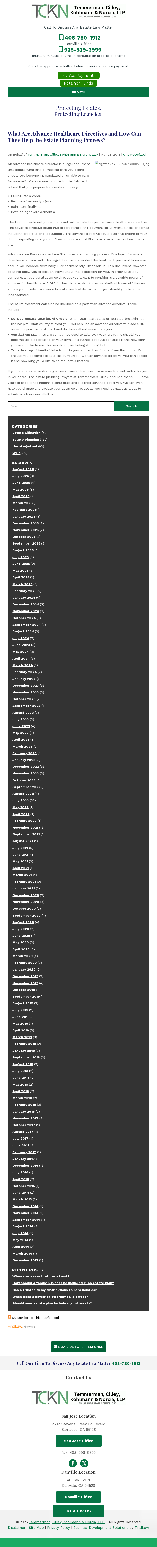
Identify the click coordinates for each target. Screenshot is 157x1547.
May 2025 (20, 570)
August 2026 (23, 469)
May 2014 (20, 1240)
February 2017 (24, 1152)
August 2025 (23, 550)
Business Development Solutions (100, 1528)
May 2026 (20, 489)
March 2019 (22, 1037)
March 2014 (22, 1253)
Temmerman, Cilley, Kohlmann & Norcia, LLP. (67, 1522)
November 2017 (25, 1118)
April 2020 (21, 949)
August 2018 (22, 1064)
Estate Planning (25, 439)
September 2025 (26, 543)
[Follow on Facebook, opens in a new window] (73, 1463)
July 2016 (20, 1172)
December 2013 (25, 1260)
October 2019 (23, 990)
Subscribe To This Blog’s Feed (35, 1318)
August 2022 (23, 794)
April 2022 (20, 814)
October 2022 (24, 780)
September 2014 (26, 1220)
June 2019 (20, 1017)
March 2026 (22, 503)
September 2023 (26, 706)
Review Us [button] (78, 1510)
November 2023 (25, 692)
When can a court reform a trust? (41, 1276)
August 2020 (23, 922)
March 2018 (22, 1098)
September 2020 (26, 915)
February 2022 (24, 821)
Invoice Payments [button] (78, 75)
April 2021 (20, 868)
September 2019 (26, 996)
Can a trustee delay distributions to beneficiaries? (54, 1290)
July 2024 (20, 638)
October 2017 (23, 1125)
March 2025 (22, 584)
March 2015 (22, 1199)
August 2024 (23, 631)
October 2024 (24, 618)
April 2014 (20, 1247)
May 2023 (20, 733)
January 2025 (23, 597)
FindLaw (142, 1528)
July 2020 (20, 929)
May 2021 (20, 861)
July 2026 (20, 476)
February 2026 (24, 510)
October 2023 (24, 699)
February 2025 (24, 591)
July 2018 (20, 1071)
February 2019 (24, 1044)
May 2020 (20, 942)
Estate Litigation (26, 433)
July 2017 (20, 1138)
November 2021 (25, 827)
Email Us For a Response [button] (80, 1347)
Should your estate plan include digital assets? (52, 1303)
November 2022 (25, 773)
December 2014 (25, 1206)
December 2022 (25, 767)
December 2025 (25, 523)
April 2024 (21, 658)
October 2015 (23, 1186)
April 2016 (20, 1179)
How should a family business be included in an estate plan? (63, 1283)
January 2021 (23, 888)
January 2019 (23, 1051)
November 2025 (25, 530)
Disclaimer (16, 1528)
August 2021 (22, 841)
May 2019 (20, 1023)
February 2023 (24, 753)
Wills (16, 453)
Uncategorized (134, 154)
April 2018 (20, 1091)
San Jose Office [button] (78, 1441)
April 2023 (20, 739)
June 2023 (21, 726)
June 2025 (21, 564)
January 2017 (23, 1159)
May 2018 (20, 1084)
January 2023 (23, 760)
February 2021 (24, 882)
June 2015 (20, 1193)
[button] (78, 92)
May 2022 (20, 807)
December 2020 (25, 895)
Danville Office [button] (78, 1497)
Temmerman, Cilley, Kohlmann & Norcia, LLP (63, 154)
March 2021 (22, 875)
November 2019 (25, 983)
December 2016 (25, 1165)
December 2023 (25, 685)
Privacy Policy (58, 1528)
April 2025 (20, 577)
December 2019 (25, 976)
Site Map (36, 1528)
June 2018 (20, 1077)
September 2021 (26, 834)
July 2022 (20, 800)
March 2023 (22, 746)
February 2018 (24, 1105)
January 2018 (23, 1111)
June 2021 (20, 854)
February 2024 (24, 672)
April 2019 (20, 1030)
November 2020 (25, 902)
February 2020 (24, 963)
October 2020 (24, 908)
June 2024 (21, 645)
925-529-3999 (82, 50)
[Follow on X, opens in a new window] (84, 1463)
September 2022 (26, 787)
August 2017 (22, 1132)
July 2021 (20, 848)
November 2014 (25, 1213)
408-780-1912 (83, 38)
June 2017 (21, 1145)
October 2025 (23, 537)
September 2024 (26, 625)
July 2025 (20, 557)
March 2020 (22, 956)
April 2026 (20, 496)
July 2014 (20, 1233)
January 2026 (23, 516)
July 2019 (20, 1010)
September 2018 (26, 1057)
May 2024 (20, 652)
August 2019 (22, 1003)
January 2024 (24, 679)
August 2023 (23, 713)
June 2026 (21, 483)
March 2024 (22, 665)
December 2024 (25, 604)
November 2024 (25, 611)
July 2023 (20, 719)
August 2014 (22, 1226)
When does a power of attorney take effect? (50, 1297)
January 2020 (24, 969)
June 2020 (21, 936)
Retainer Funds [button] (78, 83)
